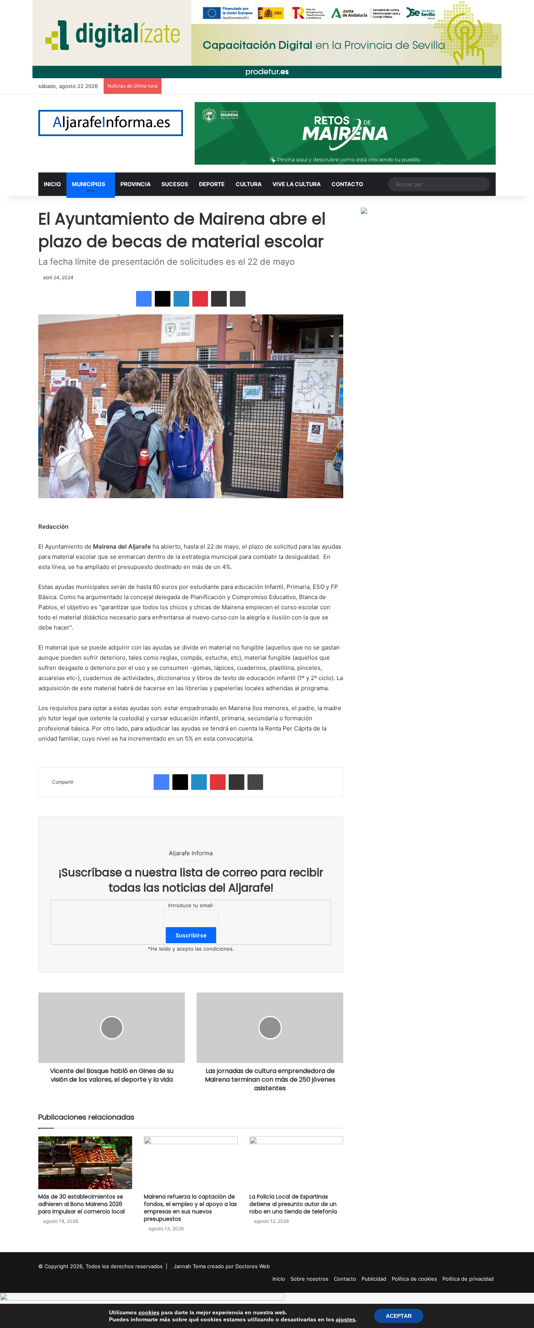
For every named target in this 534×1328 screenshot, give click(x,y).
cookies (148, 1312)
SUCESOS (174, 184)
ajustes (345, 1319)
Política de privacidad (468, 1279)
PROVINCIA (135, 184)
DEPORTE (212, 184)
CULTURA (249, 184)
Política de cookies (414, 1279)
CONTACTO (347, 184)
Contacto (345, 1279)
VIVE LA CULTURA (296, 184)
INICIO (52, 184)
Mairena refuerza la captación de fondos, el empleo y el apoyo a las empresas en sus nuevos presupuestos (190, 1208)
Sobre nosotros (309, 1279)
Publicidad (374, 1279)
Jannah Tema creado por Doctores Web (222, 1266)
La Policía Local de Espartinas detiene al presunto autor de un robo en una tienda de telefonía (293, 1204)
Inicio (278, 1279)
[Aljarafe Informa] (110, 123)
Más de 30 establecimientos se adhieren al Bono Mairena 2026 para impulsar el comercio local (81, 1204)
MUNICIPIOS (88, 184)
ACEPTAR (399, 1316)
